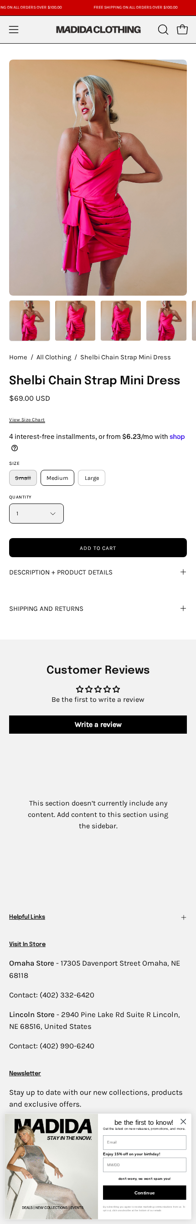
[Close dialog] (183, 1121)
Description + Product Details (61, 572)
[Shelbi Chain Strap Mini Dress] (29, 320)
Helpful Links (27, 917)
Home (18, 357)
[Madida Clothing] (98, 29)
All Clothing (53, 357)
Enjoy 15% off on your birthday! (131, 1154)
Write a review (98, 724)
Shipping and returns (46, 608)
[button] (162, 29)
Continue (144, 1192)
